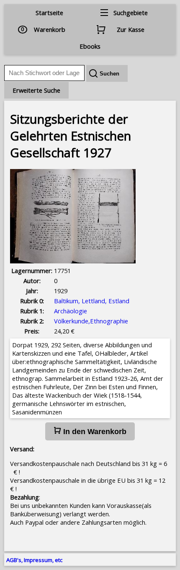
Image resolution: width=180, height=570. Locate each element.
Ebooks (90, 46)
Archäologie (70, 311)
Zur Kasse (130, 29)
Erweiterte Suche (36, 90)
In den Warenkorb (93, 431)
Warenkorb (49, 29)
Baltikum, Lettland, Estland (91, 301)
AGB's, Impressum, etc (34, 560)
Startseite (49, 12)
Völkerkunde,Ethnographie (91, 321)
